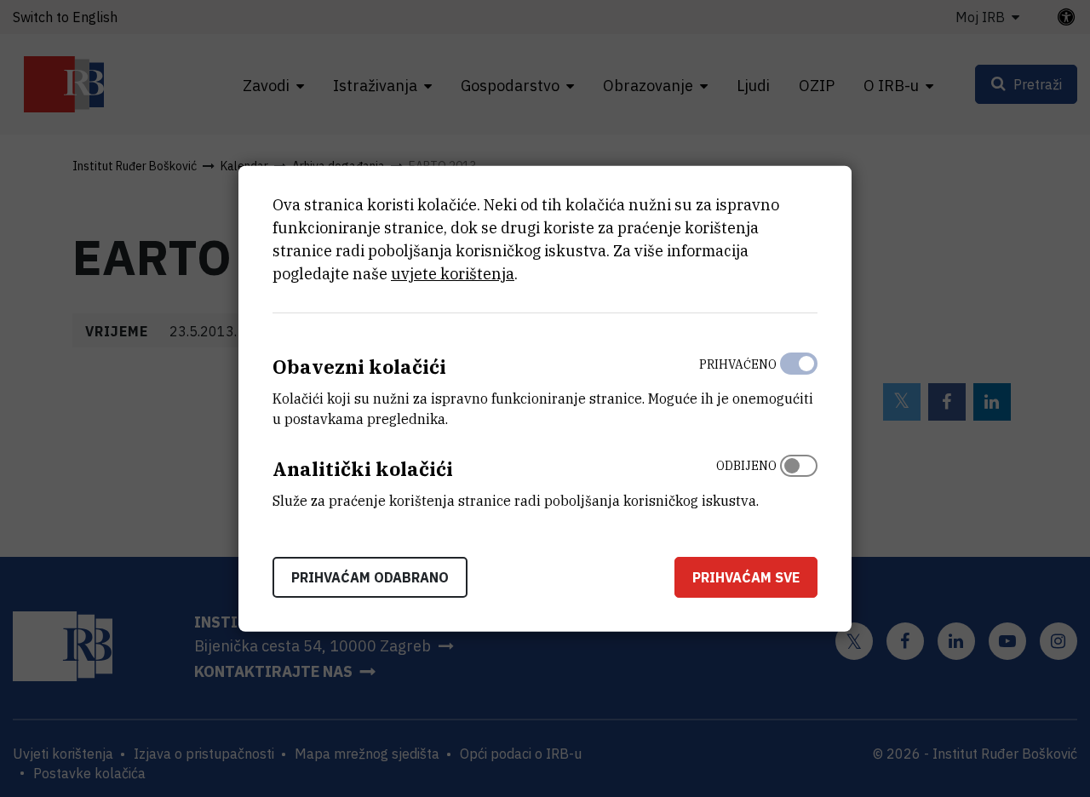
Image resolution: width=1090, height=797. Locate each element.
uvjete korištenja (452, 274)
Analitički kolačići (362, 468)
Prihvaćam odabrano (370, 576)
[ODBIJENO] (799, 479)
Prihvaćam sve (746, 576)
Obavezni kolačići (359, 366)
